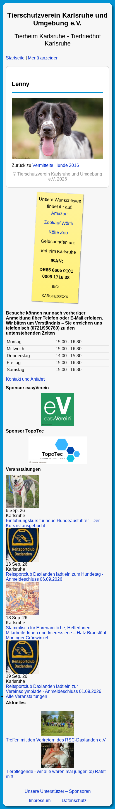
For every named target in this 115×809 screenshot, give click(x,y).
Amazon (59, 213)
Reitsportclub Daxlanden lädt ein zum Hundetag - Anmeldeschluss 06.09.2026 (54, 577)
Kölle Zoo (58, 232)
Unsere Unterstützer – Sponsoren (58, 791)
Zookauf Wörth (58, 223)
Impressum (40, 800)
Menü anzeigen (43, 58)
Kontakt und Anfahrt (25, 379)
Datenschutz (74, 800)
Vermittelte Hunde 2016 (55, 165)
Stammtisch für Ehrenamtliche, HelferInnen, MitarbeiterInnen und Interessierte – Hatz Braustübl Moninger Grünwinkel (56, 632)
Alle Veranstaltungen (26, 696)
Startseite (15, 58)
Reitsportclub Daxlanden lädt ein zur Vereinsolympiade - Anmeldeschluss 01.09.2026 (53, 689)
